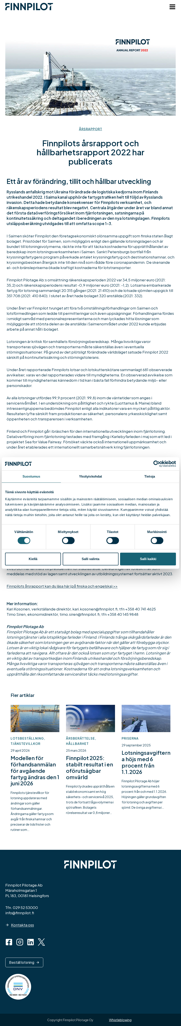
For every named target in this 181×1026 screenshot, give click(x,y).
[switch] (68, 540)
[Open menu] (171, 7)
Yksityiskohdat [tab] (90, 476)
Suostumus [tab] (31, 476)
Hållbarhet (77, 744)
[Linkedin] (30, 942)
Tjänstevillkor (25, 744)
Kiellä (33, 559)
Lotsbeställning (27, 738)
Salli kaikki (148, 559)
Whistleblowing (120, 1020)
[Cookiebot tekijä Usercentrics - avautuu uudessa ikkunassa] (156, 463)
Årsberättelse (80, 738)
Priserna (130, 738)
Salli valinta (90, 559)
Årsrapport (90, 129)
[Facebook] (9, 942)
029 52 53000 (25, 907)
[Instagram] (19, 942)
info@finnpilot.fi (19, 912)
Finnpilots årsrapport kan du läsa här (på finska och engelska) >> (62, 586)
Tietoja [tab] (149, 476)
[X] (41, 942)
